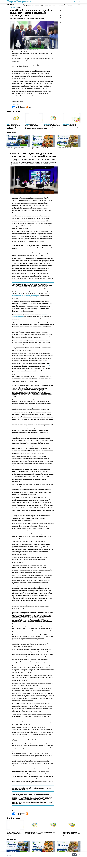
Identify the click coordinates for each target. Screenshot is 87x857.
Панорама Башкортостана (19, 1)
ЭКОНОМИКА (10, 4)
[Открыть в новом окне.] (15, 107)
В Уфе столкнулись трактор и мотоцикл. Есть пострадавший (65, 5)
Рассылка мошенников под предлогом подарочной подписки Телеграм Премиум (48, 5)
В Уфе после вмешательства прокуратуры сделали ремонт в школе (30, 5)
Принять (74, 854)
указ (50, 365)
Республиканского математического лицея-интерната (25, 295)
